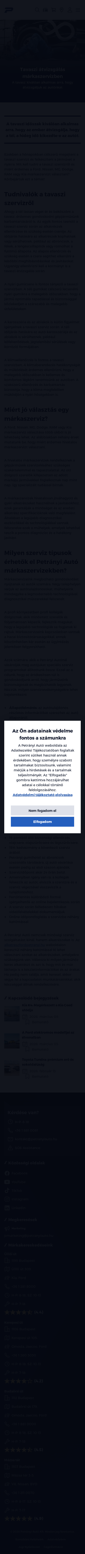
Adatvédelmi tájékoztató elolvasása (42, 795)
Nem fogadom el (42, 811)
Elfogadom (42, 822)
